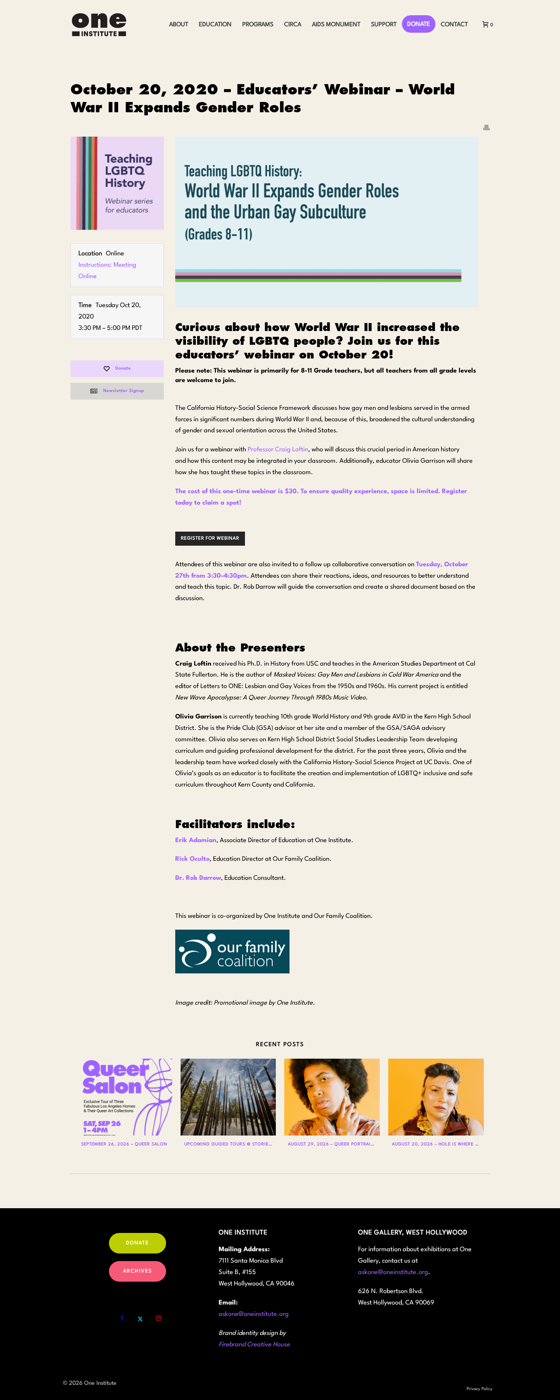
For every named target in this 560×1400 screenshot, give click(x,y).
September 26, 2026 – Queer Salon (124, 1144)
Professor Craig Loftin (278, 449)
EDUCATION (215, 25)
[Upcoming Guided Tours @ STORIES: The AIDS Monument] (228, 1097)
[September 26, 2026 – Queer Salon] (124, 1097)
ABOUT (178, 25)
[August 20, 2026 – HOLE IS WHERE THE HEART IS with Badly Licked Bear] (436, 1097)
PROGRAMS (258, 25)
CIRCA (292, 25)
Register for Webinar (210, 538)
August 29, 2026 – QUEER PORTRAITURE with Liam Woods (334, 1144)
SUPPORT (384, 25)
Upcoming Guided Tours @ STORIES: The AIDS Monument (230, 1144)
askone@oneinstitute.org (254, 1314)
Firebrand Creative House (254, 1344)
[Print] (486, 127)
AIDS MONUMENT (336, 25)
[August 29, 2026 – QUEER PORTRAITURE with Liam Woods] (332, 1097)
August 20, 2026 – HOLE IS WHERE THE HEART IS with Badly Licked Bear (438, 1144)
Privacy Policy (480, 1389)
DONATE (418, 24)
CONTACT (454, 25)
